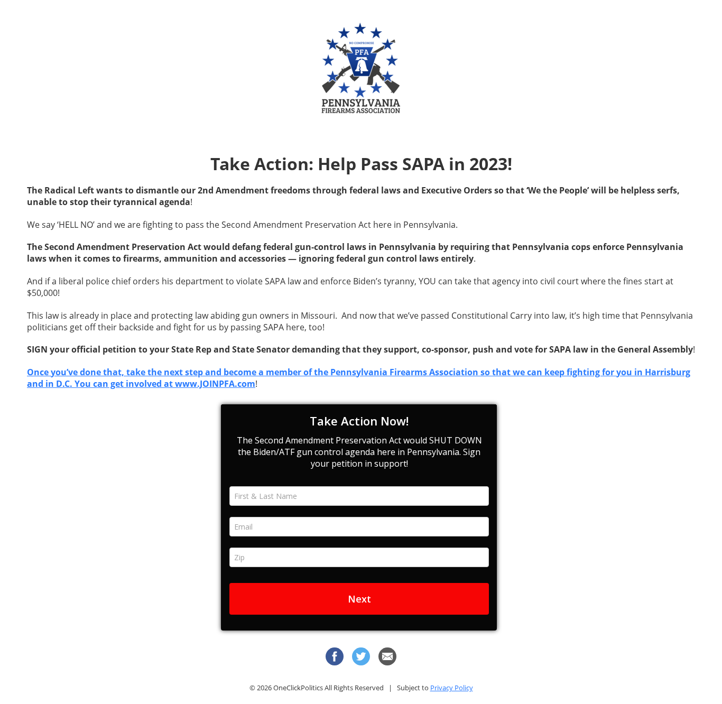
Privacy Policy (451, 687)
